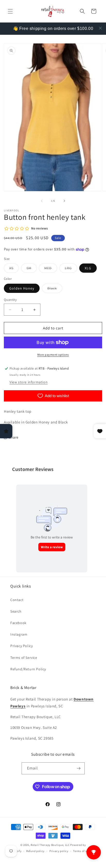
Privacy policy (58, 851)
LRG (71, 269)
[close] (100, 28)
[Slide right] (64, 200)
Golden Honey (21, 288)
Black (54, 289)
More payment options (53, 355)
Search (16, 611)
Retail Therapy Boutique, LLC (50, 845)
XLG (88, 268)
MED (50, 269)
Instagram (18, 634)
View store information (29, 382)
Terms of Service (23, 657)
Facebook (18, 622)
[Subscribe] (78, 768)
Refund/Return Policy (28, 669)
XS (14, 269)
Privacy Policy (21, 645)
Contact (16, 599)
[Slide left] (41, 200)
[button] (10, 11)
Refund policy (35, 851)
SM (31, 269)
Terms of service (84, 851)
